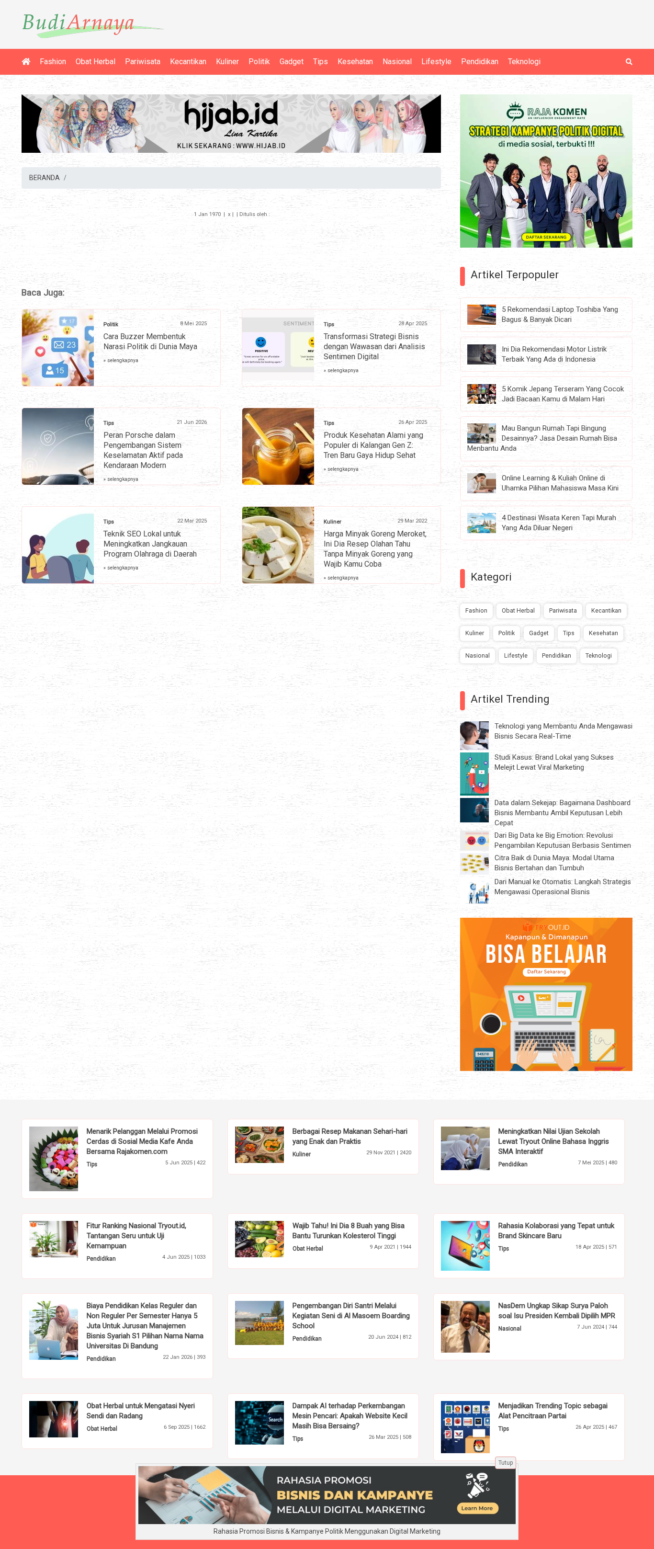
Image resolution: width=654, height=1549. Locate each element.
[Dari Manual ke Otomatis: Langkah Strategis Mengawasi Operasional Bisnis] (481, 891)
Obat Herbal (95, 61)
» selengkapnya (120, 360)
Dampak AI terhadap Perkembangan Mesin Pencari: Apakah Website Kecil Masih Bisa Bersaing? (350, 1415)
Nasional (397, 61)
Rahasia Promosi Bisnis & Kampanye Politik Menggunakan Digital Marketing (327, 1531)
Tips (320, 61)
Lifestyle (436, 61)
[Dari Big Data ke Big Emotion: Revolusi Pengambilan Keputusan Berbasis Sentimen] (481, 840)
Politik (259, 61)
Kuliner (227, 61)
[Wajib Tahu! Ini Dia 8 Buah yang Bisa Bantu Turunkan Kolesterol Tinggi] (274, 1238)
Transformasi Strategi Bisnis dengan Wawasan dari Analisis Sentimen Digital (374, 346)
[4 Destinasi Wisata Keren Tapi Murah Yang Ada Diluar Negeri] (488, 522)
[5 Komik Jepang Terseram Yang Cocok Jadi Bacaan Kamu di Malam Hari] (488, 393)
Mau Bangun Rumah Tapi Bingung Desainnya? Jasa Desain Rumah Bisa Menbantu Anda (542, 438)
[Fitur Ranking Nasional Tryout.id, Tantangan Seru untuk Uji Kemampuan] (68, 1238)
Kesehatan (355, 61)
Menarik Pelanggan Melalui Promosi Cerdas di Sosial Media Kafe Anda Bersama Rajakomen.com (142, 1141)
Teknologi (524, 61)
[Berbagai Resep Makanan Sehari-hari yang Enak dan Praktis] (274, 1144)
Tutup (505, 1462)
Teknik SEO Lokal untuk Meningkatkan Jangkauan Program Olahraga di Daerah (150, 543)
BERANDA (44, 178)
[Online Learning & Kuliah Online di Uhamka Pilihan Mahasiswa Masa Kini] (488, 483)
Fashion (53, 61)
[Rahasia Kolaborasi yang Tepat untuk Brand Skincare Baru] (480, 1245)
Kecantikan (188, 61)
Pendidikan (479, 61)
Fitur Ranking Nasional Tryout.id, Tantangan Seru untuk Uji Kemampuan (136, 1235)
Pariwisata (142, 61)
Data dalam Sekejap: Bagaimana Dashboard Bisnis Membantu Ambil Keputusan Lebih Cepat (563, 812)
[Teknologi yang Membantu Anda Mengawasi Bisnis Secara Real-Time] (481, 735)
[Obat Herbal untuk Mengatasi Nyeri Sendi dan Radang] (68, 1419)
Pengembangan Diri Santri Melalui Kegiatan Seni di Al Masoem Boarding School (351, 1315)
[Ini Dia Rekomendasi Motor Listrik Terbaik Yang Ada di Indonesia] (488, 353)
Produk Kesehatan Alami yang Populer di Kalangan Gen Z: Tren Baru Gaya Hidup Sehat (373, 445)
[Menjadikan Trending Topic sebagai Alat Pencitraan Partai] (480, 1426)
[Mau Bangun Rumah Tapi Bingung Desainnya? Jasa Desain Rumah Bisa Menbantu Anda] (488, 433)
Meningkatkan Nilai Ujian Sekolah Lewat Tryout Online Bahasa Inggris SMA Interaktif (553, 1141)
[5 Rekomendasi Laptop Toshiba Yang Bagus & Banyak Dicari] (488, 314)
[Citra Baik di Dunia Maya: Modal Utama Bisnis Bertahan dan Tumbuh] (481, 863)
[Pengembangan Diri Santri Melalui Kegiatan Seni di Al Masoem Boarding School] (274, 1322)
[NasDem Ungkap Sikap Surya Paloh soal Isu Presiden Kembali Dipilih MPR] (480, 1326)
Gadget (292, 61)
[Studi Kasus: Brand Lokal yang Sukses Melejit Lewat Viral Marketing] (481, 773)
